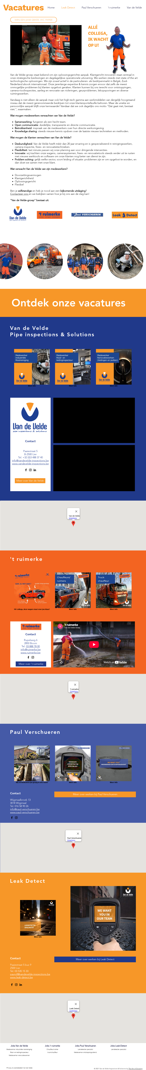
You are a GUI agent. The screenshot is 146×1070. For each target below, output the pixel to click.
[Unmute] (19, 61)
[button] (45, 261)
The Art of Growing (135, 1069)
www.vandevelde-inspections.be (30, 463)
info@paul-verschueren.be (25, 809)
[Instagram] (30, 470)
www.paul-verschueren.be (24, 812)
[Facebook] (26, 470)
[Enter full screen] (78, 61)
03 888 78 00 (33, 646)
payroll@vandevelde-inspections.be (30, 974)
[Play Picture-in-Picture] (73, 61)
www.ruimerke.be (30, 652)
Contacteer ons (19, 194)
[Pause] (14, 61)
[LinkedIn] (34, 470)
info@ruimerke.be (31, 649)
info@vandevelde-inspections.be (30, 460)
